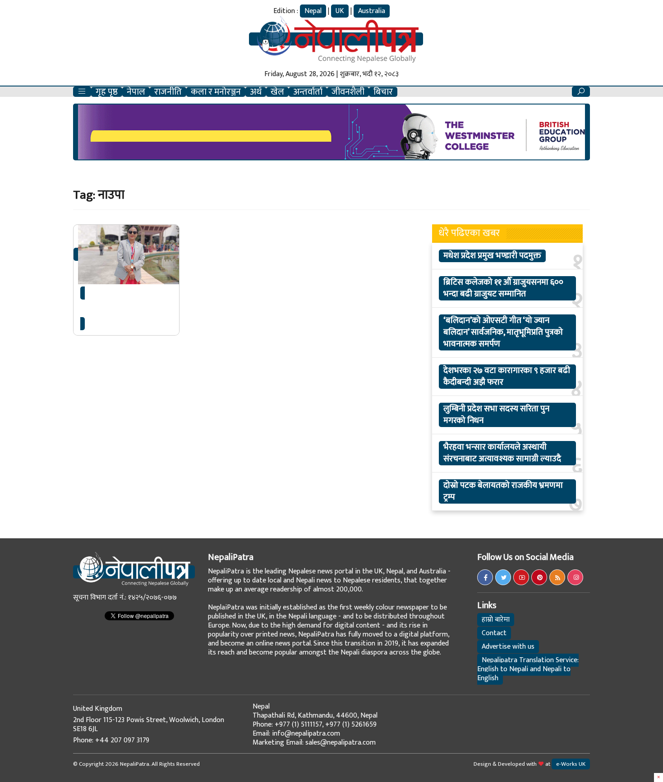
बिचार (383, 92)
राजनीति (168, 92)
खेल (277, 92)
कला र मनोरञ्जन (216, 92)
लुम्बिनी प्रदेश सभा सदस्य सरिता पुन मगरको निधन (496, 415)
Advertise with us (508, 647)
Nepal (313, 11)
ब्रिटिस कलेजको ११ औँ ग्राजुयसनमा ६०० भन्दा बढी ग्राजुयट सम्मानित (503, 288)
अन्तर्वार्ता (307, 92)
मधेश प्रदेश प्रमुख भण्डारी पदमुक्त (492, 256)
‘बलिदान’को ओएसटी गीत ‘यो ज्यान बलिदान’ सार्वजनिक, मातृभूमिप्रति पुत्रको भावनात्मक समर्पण (503, 332)
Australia (371, 11)
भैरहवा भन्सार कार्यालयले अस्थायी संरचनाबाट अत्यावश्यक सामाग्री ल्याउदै (502, 453)
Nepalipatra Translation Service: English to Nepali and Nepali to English (528, 669)
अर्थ (256, 92)
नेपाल (136, 92)
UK (340, 11)
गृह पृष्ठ (107, 92)
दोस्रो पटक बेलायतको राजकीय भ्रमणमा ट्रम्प (503, 491)
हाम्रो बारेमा (496, 620)
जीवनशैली (348, 92)
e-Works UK (570, 764)
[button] (82, 91)
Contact (494, 633)
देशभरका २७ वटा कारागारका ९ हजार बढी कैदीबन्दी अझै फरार (506, 376)
